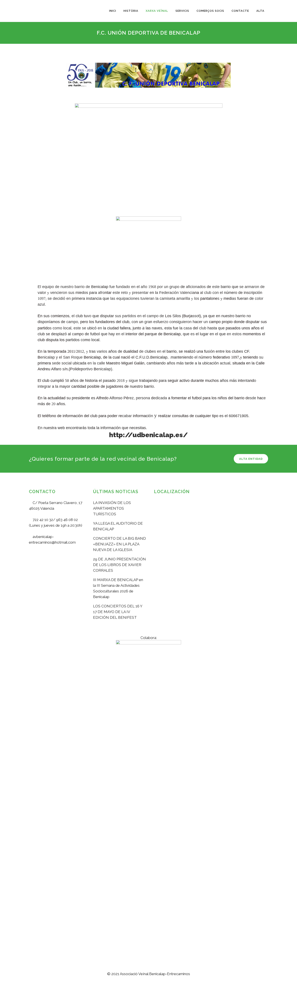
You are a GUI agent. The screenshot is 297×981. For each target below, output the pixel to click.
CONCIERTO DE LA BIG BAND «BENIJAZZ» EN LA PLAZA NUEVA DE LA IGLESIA (119, 544)
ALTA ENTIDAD (251, 458)
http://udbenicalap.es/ (148, 435)
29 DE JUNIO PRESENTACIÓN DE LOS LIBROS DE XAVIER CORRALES (119, 565)
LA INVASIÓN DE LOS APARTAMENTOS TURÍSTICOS (112, 508)
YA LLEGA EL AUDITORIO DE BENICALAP (118, 526)
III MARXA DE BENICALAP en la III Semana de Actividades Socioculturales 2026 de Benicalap (118, 588)
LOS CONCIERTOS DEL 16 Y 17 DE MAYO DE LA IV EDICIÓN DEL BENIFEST (117, 612)
